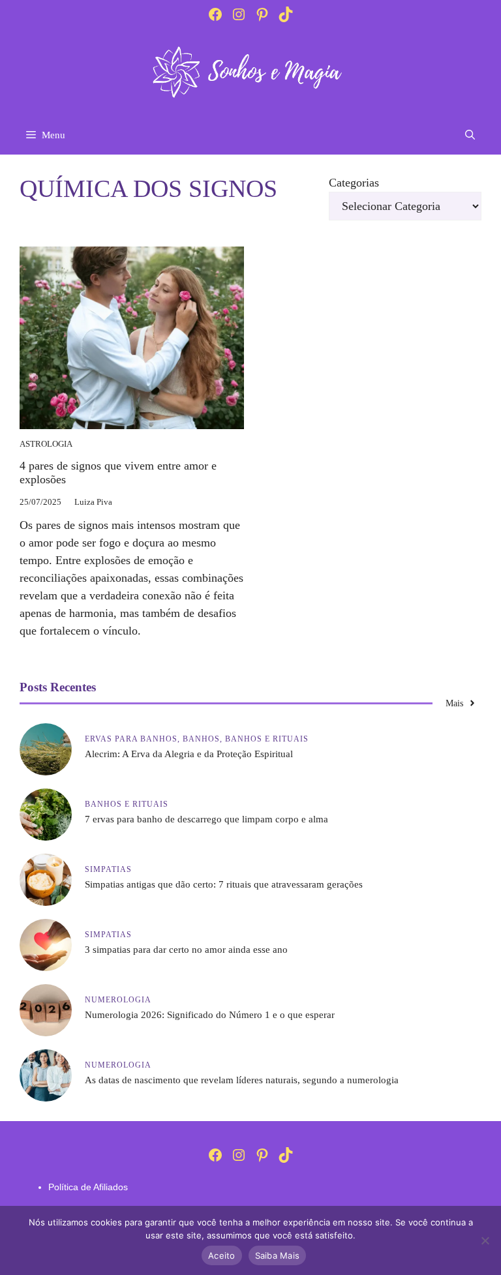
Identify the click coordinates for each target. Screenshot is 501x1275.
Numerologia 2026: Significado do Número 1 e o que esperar (210, 1015)
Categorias (354, 182)
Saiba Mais (277, 1255)
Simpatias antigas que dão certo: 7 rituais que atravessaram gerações (224, 884)
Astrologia (46, 444)
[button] (470, 135)
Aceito (221, 1255)
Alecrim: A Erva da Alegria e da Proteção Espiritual (189, 754)
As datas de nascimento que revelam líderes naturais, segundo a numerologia (242, 1080)
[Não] (484, 1240)
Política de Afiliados (88, 1187)
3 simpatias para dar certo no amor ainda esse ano (186, 949)
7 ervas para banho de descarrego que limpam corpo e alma (206, 819)
